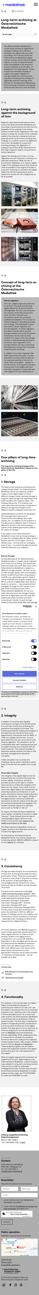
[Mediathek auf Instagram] (15, 1284)
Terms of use (6, 1260)
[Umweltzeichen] (3, 1285)
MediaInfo (28, 1044)
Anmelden (6, 1222)
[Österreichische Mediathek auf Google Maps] (19, 1247)
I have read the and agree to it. (20, 1207)
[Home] (13, 4)
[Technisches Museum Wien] (10, 1271)
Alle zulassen (19, 674)
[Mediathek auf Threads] (21, 1284)
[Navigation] (36, 4)
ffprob (17, 1044)
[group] (19, 34)
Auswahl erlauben (19, 680)
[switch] (34, 647)
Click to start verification (19, 1214)
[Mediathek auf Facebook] (10, 1285)
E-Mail (22, 1142)
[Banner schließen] (36, 606)
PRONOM (11, 1033)
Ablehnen (19, 687)
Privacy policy (6, 1262)
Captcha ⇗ (27, 1216)
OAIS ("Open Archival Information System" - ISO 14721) (18, 893)
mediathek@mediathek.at (11, 1171)
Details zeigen (28, 667)
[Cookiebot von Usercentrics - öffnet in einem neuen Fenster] (24, 606)
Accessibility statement (10, 1265)
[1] (32, 896)
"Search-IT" (11, 842)
